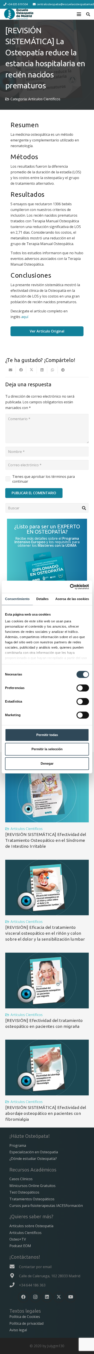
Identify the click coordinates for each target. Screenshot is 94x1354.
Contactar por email (35, 1266)
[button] (79, 14)
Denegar (47, 763)
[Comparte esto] (21, 369)
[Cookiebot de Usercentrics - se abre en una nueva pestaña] (70, 587)
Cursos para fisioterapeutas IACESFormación (46, 1205)
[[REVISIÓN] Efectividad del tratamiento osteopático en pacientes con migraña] (47, 980)
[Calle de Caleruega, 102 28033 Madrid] (14, 1275)
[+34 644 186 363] (14, 1285)
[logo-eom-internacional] (18, 14)
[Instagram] (35, 1296)
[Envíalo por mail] (10, 369)
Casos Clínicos (21, 1178)
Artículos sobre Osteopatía (31, 1225)
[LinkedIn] (47, 1296)
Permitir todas (47, 735)
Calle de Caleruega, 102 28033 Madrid (49, 1276)
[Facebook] (23, 1296)
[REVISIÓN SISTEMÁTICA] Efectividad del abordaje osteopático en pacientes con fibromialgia (45, 1113)
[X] (58, 1296)
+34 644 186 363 (32, 1285)
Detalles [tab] (42, 599)
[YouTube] (70, 1296)
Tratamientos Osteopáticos (31, 1199)
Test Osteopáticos (24, 1192)
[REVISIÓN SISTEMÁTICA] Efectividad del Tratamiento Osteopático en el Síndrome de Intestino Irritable (45, 840)
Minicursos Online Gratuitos (32, 1185)
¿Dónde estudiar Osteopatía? (33, 1158)
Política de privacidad (26, 1323)
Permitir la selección (47, 749)
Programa (17, 1145)
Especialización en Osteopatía (33, 1152)
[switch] (83, 687)
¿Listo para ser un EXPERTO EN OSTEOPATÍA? (47, 529)
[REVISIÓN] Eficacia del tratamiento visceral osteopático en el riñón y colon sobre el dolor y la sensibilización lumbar (45, 933)
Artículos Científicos (44, 99)
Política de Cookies (24, 1316)
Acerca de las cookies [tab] (72, 599)
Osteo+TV (17, 1239)
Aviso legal (18, 1330)
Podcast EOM (20, 1245)
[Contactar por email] (14, 1266)
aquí (24, 316)
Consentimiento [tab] (17, 599)
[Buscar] (84, 508)
